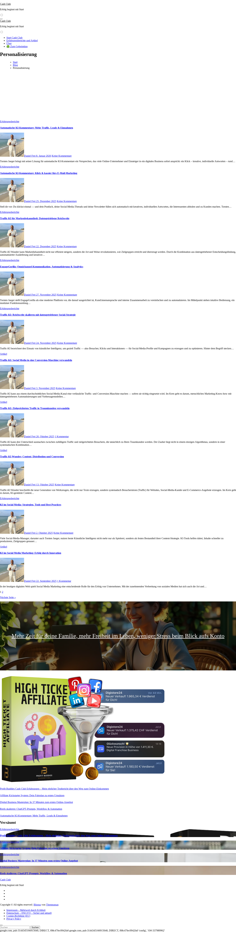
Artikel (3, 354)
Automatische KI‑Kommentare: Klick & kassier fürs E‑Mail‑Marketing (38, 173)
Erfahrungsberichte (9, 121)
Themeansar (52, 904)
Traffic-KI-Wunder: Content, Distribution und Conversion (32, 456)
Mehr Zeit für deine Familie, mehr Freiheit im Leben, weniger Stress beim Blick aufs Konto (118, 636)
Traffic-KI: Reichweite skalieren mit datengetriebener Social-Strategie (38, 314)
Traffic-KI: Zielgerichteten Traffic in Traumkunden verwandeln (35, 408)
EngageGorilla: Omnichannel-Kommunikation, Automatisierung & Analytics (41, 266)
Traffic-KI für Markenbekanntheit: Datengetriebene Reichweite (34, 218)
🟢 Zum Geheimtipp (17, 46)
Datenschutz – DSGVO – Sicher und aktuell (29, 913)
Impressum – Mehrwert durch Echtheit (25, 910)
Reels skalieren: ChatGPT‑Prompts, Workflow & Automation (31, 809)
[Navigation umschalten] (1, 18)
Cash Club (5, 4)
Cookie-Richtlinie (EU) (18, 916)
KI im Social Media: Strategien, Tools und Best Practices (30, 504)
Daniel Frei (30, 155)
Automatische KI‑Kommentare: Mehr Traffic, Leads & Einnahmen (36, 127)
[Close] (1, 925)
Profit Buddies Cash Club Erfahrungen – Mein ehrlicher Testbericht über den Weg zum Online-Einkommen (54, 788)
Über (9, 43)
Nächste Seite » (8, 597)
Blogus (37, 904)
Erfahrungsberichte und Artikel (22, 40)
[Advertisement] (118, 94)
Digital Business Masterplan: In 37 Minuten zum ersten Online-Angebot (36, 802)
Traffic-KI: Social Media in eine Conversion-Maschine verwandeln (36, 360)
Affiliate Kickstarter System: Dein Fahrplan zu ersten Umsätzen (32, 795)
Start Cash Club (14, 37)
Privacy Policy (13, 918)
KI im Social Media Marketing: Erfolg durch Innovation (30, 553)
